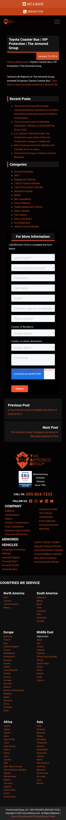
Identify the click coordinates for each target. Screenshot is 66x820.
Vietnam (41, 746)
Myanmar (41, 770)
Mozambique (10, 776)
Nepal (39, 759)
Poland (7, 650)
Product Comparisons (17, 522)
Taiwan (40, 736)
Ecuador (41, 621)
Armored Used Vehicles (46, 561)
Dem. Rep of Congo (13, 766)
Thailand (41, 729)
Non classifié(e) (22, 199)
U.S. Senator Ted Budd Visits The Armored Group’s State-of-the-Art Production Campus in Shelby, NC (32, 137)
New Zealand (43, 763)
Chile (39, 607)
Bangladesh (42, 749)
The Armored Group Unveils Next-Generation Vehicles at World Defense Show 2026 (34, 125)
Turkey (40, 667)
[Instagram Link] (36, 501)
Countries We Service (16, 534)
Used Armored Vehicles (26, 226)
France (7, 640)
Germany (8, 636)
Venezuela (41, 617)
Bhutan (40, 783)
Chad (6, 743)
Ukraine (7, 687)
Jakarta (40, 756)
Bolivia (40, 601)
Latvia (6, 704)
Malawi (7, 773)
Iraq (38, 643)
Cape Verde (9, 739)
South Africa (9, 790)
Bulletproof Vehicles (25, 179)
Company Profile (48, 509)
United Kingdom (11, 646)
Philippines (42, 743)
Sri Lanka (41, 776)
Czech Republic (11, 670)
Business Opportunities (17, 530)
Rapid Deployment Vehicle (28, 206)
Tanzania (8, 783)
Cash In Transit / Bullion (47, 542)
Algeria (7, 726)
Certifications (12, 514)
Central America (11, 604)
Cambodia (42, 753)
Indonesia (41, 739)
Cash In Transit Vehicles (27, 183)
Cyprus (40, 680)
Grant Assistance (14, 526)
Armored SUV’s (10, 561)
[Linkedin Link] (46, 501)
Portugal (8, 707)
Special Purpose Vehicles (47, 546)
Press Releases (22, 203)
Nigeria (7, 780)
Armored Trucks (10, 565)
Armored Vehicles (23, 171)
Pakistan (41, 653)
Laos (39, 780)
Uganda (7, 786)
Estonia (7, 677)
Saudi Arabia (43, 663)
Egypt (39, 640)
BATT (17, 175)
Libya (6, 756)
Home (10, 62)
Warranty (44, 528)
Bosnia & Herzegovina (14, 690)
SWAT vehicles (22, 211)
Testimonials (46, 517)
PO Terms (35, 816)
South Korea (42, 773)
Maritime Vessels (23, 191)
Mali (6, 763)
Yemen (40, 660)
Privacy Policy (48, 816)
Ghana (7, 749)
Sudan (7, 793)
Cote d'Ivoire (9, 746)
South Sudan (10, 796)
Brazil (39, 604)
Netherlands (9, 653)
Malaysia (41, 733)
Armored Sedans (11, 557)
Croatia (7, 673)
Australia (41, 766)
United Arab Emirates (47, 656)
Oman (39, 670)
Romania (8, 700)
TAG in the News (23, 218)
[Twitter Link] (41, 501)
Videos (8, 518)
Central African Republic (15, 770)
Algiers (7, 729)
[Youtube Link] (52, 501)
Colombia (41, 611)
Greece (7, 667)
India (39, 726)
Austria (7, 663)
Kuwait (40, 673)
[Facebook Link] (30, 501)
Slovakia (8, 680)
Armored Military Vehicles (48, 554)
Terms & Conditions (20, 816)
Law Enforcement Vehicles (28, 187)
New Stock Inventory (45, 558)
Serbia (7, 697)
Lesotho (7, 759)
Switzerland (9, 656)
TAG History (20, 214)
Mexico (7, 607)
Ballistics (9, 510)
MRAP (17, 195)
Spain (6, 710)
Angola (7, 733)
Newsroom (22, 62)
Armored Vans (9, 569)
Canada (7, 601)
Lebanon (41, 650)
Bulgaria (7, 693)
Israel (39, 677)
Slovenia (8, 683)
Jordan (40, 646)
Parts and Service (48, 524)
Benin (6, 736)
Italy (6, 643)
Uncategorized (22, 222)
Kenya (7, 753)
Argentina (41, 597)
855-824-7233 (39, 494)
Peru (39, 614)
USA (6, 597)
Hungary (8, 660)
